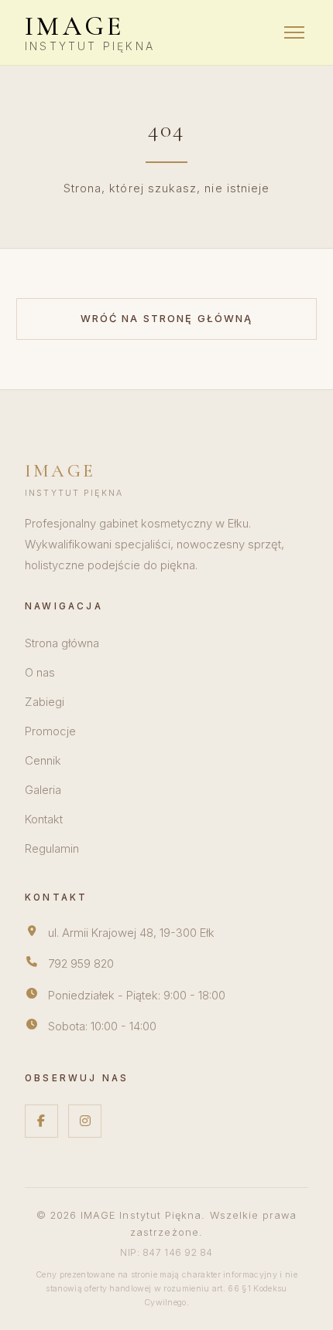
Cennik (43, 761)
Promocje (50, 731)
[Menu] (294, 32)
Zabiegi (44, 702)
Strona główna (62, 643)
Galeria (43, 790)
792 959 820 (81, 964)
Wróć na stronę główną (167, 318)
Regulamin (52, 849)
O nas (40, 673)
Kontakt (44, 819)
